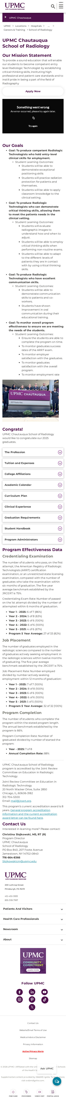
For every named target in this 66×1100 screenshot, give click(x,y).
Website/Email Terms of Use (33, 1030)
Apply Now (32, 91)
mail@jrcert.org (21, 800)
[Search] (53, 6)
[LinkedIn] (32, 992)
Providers (26, 1096)
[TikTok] (44, 999)
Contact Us (32, 1023)
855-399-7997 (11, 900)
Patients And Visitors (17, 908)
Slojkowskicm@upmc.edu (19, 861)
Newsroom (10, 929)
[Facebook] (19, 992)
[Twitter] (32, 1007)
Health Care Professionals (21, 918)
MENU (61, 2)
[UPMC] (15, 6)
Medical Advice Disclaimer (33, 1037)
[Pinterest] (32, 1000)
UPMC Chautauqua (20, 17)
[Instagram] (19, 1000)
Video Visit (39, 1096)
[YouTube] (44, 992)
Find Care (13, 1096)
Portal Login (53, 1096)
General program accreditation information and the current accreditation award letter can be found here (29, 814)
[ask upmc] (57, 1081)
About (7, 939)
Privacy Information (33, 1044)
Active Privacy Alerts (33, 1051)
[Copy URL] (33, 118)
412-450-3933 (11, 896)
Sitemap (33, 1058)
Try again (33, 126)
